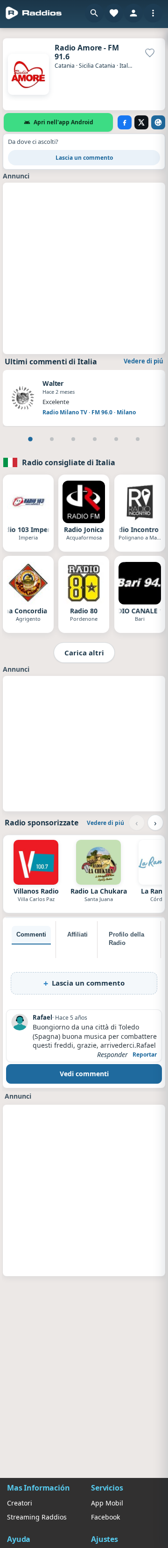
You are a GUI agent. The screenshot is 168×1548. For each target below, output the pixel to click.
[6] (137, 439)
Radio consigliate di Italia (68, 462)
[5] (116, 439)
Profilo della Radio (126, 939)
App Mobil (107, 1502)
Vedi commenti (84, 1073)
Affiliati (77, 934)
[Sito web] (158, 122)
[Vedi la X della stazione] (141, 122)
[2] (52, 439)
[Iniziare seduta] (133, 13)
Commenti (31, 934)
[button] (94, 13)
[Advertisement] (84, 267)
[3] (73, 439)
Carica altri (84, 652)
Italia (126, 66)
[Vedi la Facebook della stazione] (125, 122)
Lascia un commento (84, 158)
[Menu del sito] (153, 13)
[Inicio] (34, 13)
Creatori (19, 1502)
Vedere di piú (143, 361)
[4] (94, 439)
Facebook (105, 1516)
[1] (30, 439)
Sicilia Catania (97, 66)
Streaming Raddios (37, 1516)
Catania (65, 66)
